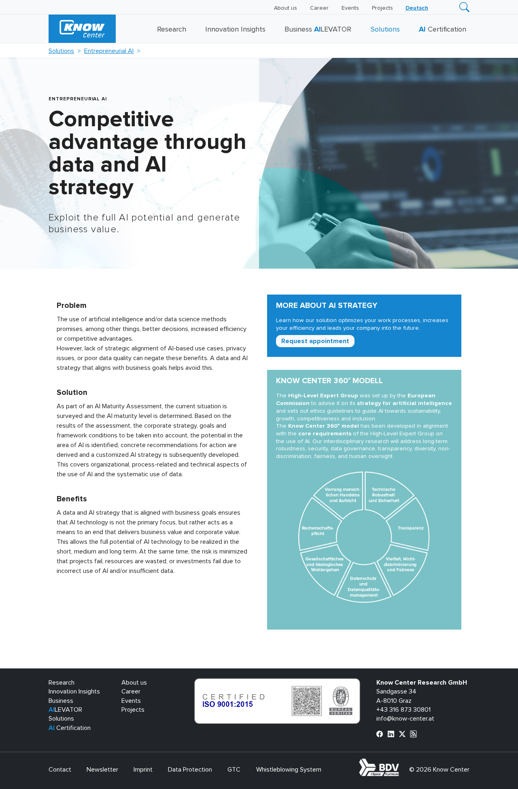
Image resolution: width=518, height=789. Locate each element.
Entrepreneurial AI (109, 51)
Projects (382, 8)
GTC (233, 769)
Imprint (143, 769)
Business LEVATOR (317, 29)
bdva (401, 763)
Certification (442, 29)
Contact (60, 769)
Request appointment (315, 341)
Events (350, 8)
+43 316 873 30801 (403, 709)
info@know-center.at (405, 718)
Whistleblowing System (288, 769)
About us (285, 8)
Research (171, 29)
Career (319, 8)
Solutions (385, 29)
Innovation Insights (235, 29)
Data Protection (190, 769)
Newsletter (102, 769)
